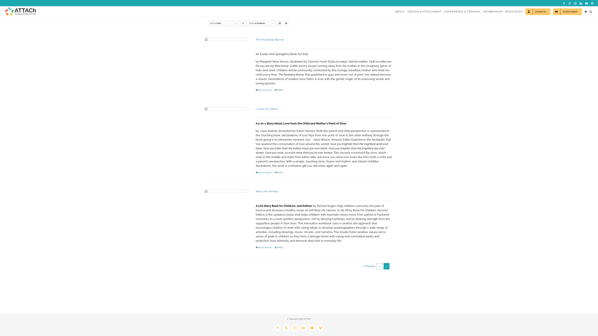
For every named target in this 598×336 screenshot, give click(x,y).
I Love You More (267, 108)
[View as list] (286, 23)
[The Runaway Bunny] (226, 59)
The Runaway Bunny (270, 39)
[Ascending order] (243, 23)
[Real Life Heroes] (226, 211)
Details (280, 90)
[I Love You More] (226, 128)
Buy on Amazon (265, 90)
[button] (590, 11)
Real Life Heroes (267, 191)
